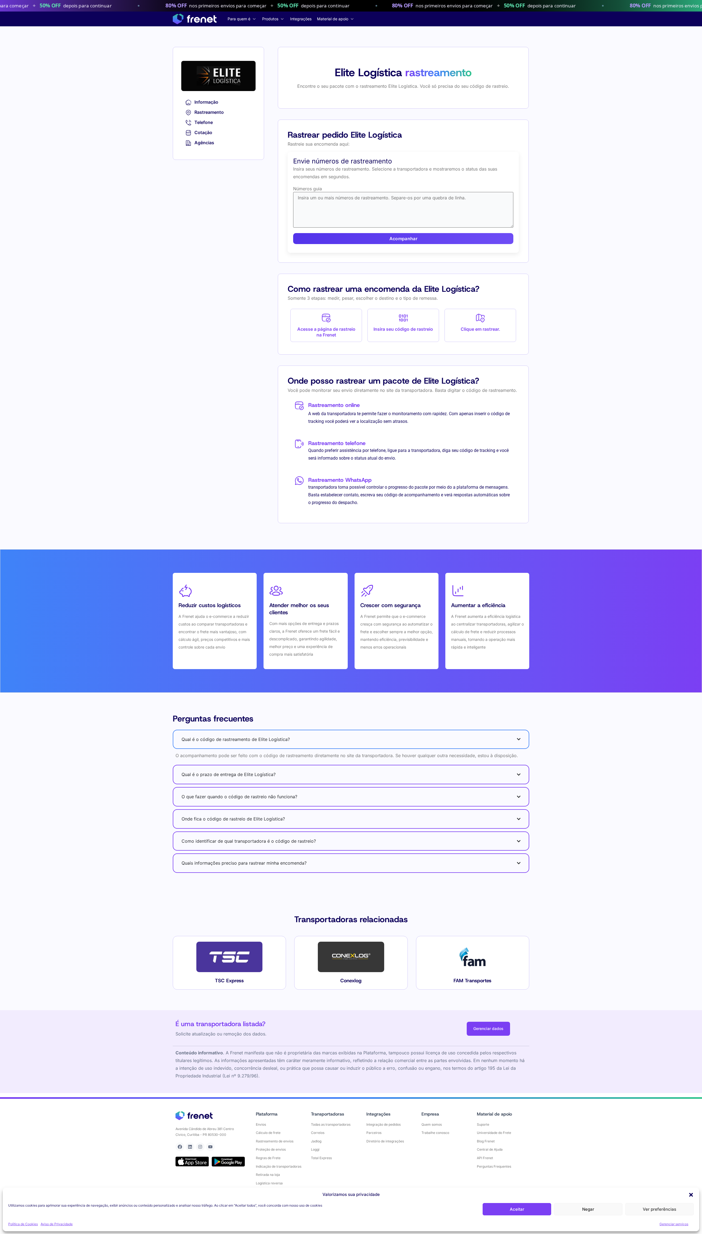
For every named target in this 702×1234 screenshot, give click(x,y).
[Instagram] (200, 1146)
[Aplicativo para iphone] (192, 1162)
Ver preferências (659, 1209)
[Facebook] (180, 1146)
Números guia (307, 188)
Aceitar (517, 1209)
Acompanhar (403, 238)
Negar (588, 1209)
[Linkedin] (190, 1146)
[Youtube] (210, 1146)
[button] (691, 1195)
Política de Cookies (23, 1224)
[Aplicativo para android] (228, 1162)
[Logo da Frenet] (195, 19)
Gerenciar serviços (673, 1224)
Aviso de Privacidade (57, 1224)
